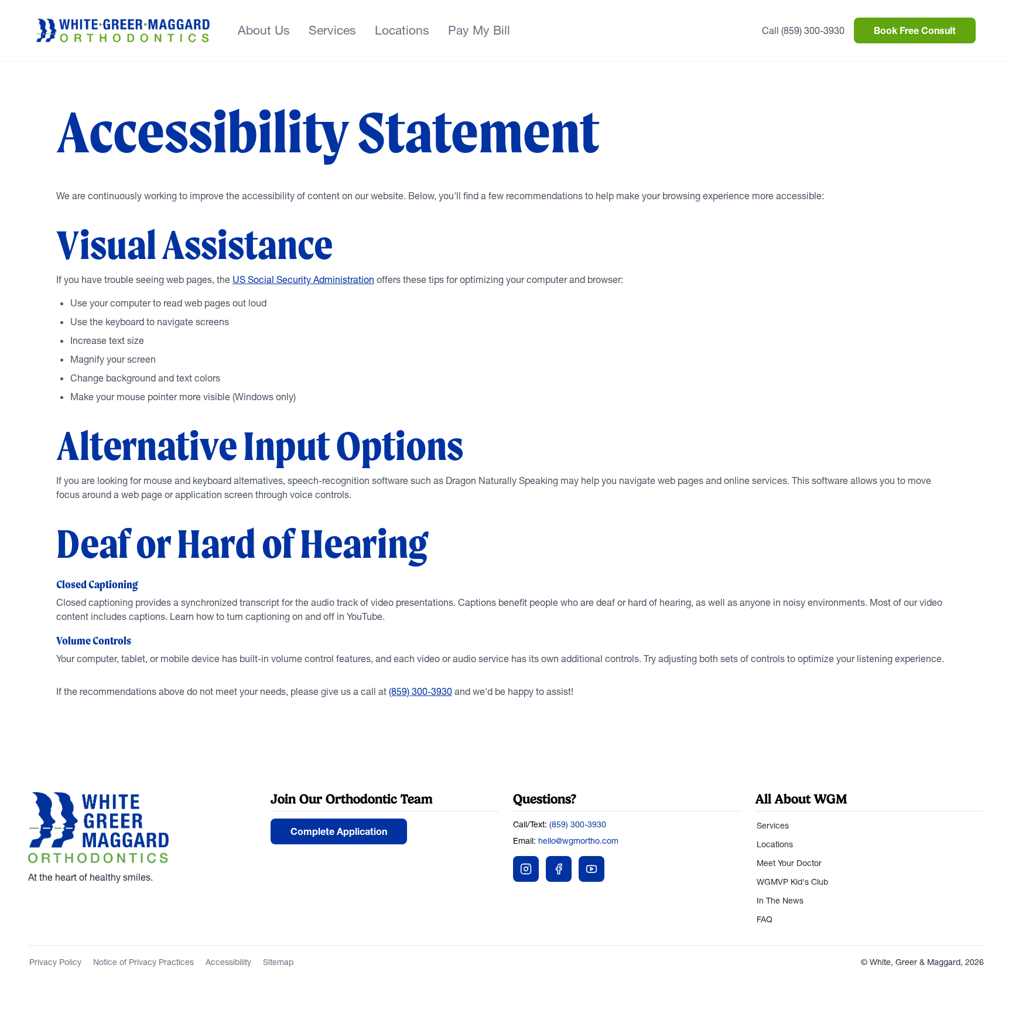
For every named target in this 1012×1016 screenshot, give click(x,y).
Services (332, 30)
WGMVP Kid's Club (792, 882)
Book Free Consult (915, 30)
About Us (264, 30)
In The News (780, 900)
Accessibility (228, 962)
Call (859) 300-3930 (803, 30)
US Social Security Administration (303, 279)
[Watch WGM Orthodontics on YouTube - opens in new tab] (591, 869)
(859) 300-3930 (420, 691)
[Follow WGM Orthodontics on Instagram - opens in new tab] (526, 869)
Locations (402, 30)
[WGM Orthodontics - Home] (123, 30)
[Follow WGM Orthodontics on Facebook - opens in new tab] (559, 869)
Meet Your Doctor (789, 863)
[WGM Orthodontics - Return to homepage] (142, 828)
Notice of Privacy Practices (143, 962)
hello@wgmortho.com (578, 841)
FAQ (764, 919)
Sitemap (278, 962)
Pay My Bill (479, 30)
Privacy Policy (55, 962)
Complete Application (338, 831)
